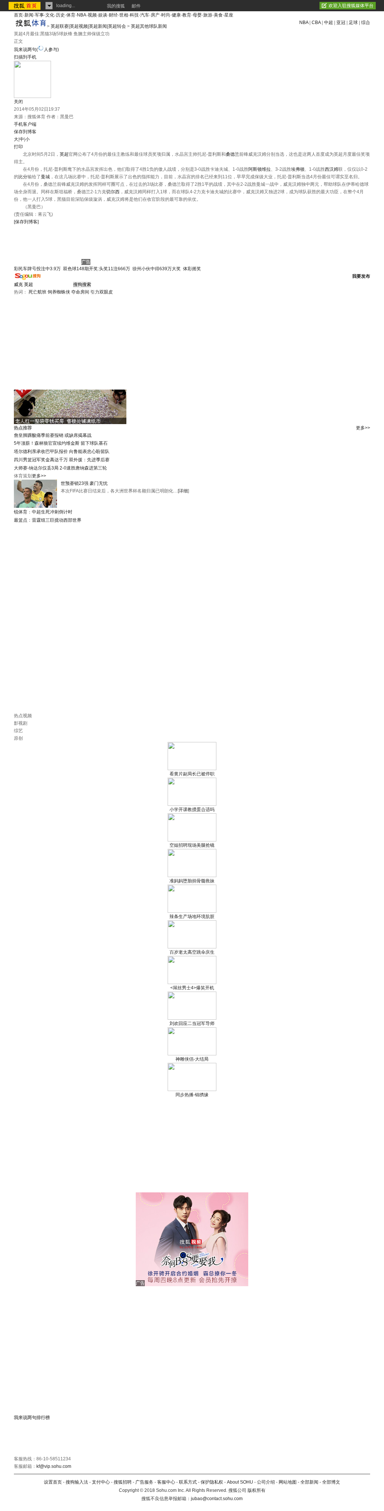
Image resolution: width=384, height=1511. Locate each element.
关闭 (18, 101)
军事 (39, 15)
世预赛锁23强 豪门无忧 (84, 483)
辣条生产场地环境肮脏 (192, 916)
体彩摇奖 (192, 268)
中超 (328, 22)
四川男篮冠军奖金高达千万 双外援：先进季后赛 (62, 459)
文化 (49, 15)
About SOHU (240, 1482)
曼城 (45, 176)
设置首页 (53, 1482)
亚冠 (340, 22)
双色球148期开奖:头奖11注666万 (96, 268)
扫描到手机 (25, 57)
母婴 (197, 15)
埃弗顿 (297, 169)
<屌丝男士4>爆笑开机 (192, 987)
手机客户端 (25, 124)
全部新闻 (309, 1482)
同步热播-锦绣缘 (192, 1094)
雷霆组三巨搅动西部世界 (56, 520)
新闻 (28, 15)
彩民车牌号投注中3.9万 (37, 268)
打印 (18, 146)
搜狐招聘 (123, 1482)
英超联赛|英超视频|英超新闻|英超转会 (88, 26)
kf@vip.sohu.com (53, 1466)
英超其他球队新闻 (149, 26)
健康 (176, 15)
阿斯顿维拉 (259, 169)
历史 (60, 15)
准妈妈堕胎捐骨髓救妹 (192, 880)
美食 (218, 15)
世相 (123, 15)
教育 (186, 15)
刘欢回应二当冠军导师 (192, 1023)
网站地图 (288, 1482)
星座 (228, 15)
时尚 (165, 15)
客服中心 (166, 1482)
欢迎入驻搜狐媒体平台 (351, 5)
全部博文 (331, 1482)
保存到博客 (25, 131)
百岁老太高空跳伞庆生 (192, 952)
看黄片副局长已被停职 (192, 774)
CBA (316, 22)
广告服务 (144, 1482)
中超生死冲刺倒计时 (52, 512)
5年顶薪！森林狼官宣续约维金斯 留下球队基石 (61, 443)
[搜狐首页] (25, 5)
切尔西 (113, 191)
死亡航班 (37, 292)
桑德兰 (232, 154)
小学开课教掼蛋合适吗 (192, 809)
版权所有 (257, 1490)
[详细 (183, 491)
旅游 (207, 15)
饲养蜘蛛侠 (59, 292)
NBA (81, 15)
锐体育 (20, 512)
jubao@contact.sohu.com (217, 1498)
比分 (22, 176)
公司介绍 (266, 1482)
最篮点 (20, 520)
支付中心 (101, 1482)
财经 (113, 15)
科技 (134, 15)
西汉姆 (331, 169)
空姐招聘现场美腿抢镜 (192, 845)
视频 (92, 15)
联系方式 (188, 1482)
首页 (18, 15)
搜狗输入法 (77, 1482)
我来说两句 (36, 49)
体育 (70, 15)
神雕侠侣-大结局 (192, 1059)
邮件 (136, 6)
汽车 (144, 15)
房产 (155, 15)
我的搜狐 (116, 6)
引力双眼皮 (101, 292)
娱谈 (102, 15)
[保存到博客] (26, 221)
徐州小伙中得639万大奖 (156, 268)
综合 (365, 22)
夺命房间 (80, 292)
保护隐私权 (212, 1482)
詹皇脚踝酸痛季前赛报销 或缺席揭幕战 (53, 435)
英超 (64, 154)
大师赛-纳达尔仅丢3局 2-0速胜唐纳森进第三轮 (60, 468)
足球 (353, 22)
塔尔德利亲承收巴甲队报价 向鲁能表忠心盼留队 (62, 451)
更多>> (363, 427)
